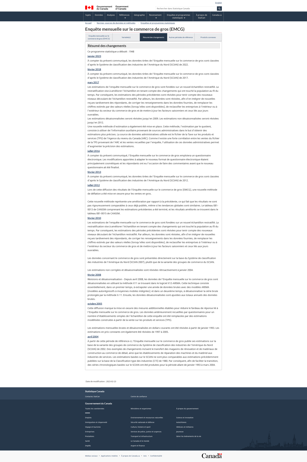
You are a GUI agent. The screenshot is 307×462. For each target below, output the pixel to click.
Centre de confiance (139, 396)
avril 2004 (93, 336)
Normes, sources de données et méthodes (116, 23)
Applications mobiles (109, 456)
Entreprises (89, 431)
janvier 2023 (94, 56)
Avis (145, 456)
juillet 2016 (94, 151)
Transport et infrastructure (141, 436)
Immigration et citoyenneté (96, 422)
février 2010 (94, 218)
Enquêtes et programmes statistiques (158, 23)
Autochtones (181, 422)
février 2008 (94, 274)
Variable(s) (126, 37)
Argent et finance (138, 445)
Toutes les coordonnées (94, 408)
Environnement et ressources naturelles (147, 417)
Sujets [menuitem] (88, 15)
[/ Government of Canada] (106, 8)
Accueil (88, 23)
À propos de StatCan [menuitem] (201, 16)
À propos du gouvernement (187, 408)
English (218, 2)
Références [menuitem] (124, 15)
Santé (87, 441)
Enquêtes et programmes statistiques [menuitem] (178, 16)
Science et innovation (184, 417)
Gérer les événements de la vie (188, 436)
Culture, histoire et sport (141, 427)
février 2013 (94, 172)
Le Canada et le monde (140, 441)
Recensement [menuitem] (155, 15)
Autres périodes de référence (181, 37)
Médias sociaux (91, 456)
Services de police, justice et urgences (146, 431)
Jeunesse (179, 431)
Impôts (88, 445)
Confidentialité (156, 456)
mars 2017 (93, 82)
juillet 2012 (94, 185)
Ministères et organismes (141, 408)
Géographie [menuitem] (139, 15)
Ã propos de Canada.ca (130, 456)
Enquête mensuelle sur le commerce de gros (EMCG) (99, 37)
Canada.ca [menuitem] (217, 15)
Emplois (88, 417)
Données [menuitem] (99, 15)
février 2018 (94, 69)
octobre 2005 (95, 303)
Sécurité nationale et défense (142, 422)
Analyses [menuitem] (111, 15)
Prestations (89, 436)
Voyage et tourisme (93, 427)
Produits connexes (208, 37)
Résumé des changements (153, 37)
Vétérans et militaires (184, 427)
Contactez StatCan (92, 396)
